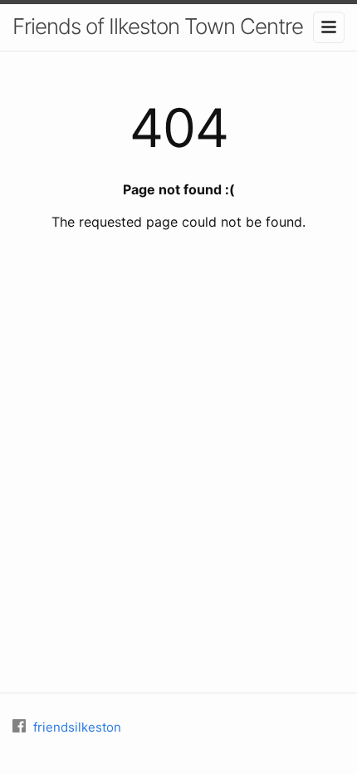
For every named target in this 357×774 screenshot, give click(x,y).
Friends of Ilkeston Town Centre (157, 26)
